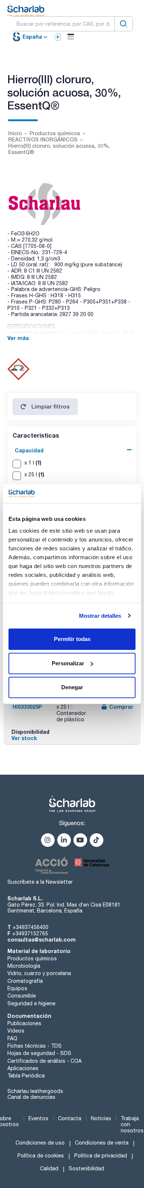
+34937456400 (30, 927)
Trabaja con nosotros (132, 1124)
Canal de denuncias (31, 1097)
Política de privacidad (100, 1156)
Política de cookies (40, 1156)
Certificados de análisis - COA (44, 1061)
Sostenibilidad (86, 1168)
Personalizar (68, 663)
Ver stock (24, 738)
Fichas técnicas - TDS (34, 1046)
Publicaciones (24, 1023)
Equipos (17, 988)
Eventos (38, 1118)
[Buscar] (123, 23)
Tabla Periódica (26, 1076)
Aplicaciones (22, 1068)
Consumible (21, 996)
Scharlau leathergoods (35, 1091)
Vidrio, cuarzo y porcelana (39, 973)
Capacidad (29, 450)
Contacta (69, 1118)
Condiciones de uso (40, 1143)
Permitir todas (72, 639)
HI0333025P (27, 707)
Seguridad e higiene (31, 1003)
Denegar (72, 687)
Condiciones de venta (101, 1143)
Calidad (49, 1168)
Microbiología (23, 966)
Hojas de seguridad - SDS (39, 1053)
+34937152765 (30, 933)
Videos (15, 1031)
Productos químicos (32, 958)
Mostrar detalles (100, 616)
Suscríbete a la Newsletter (40, 882)
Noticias (101, 1118)
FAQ (12, 1038)
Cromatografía (25, 981)
